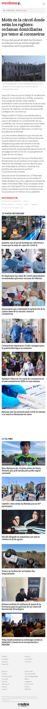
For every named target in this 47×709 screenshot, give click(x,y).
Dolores (4, 671)
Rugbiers (34, 204)
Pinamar (4, 681)
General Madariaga (31, 676)
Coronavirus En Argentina (11, 201)
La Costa (5, 679)
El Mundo (28, 689)
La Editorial (28, 659)
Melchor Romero (8, 204)
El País (27, 687)
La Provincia (29, 684)
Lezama (4, 689)
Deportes (5, 664)
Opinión (27, 656)
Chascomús (29, 671)
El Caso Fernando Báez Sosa (12, 208)
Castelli (4, 687)
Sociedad (24, 10)
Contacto (28, 662)
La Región (28, 681)
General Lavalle (30, 674)
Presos (19, 204)
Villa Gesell (5, 684)
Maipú (27, 679)
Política (4, 656)
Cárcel (25, 201)
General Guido (7, 676)
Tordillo (4, 674)
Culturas (5, 662)
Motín (27, 204)
